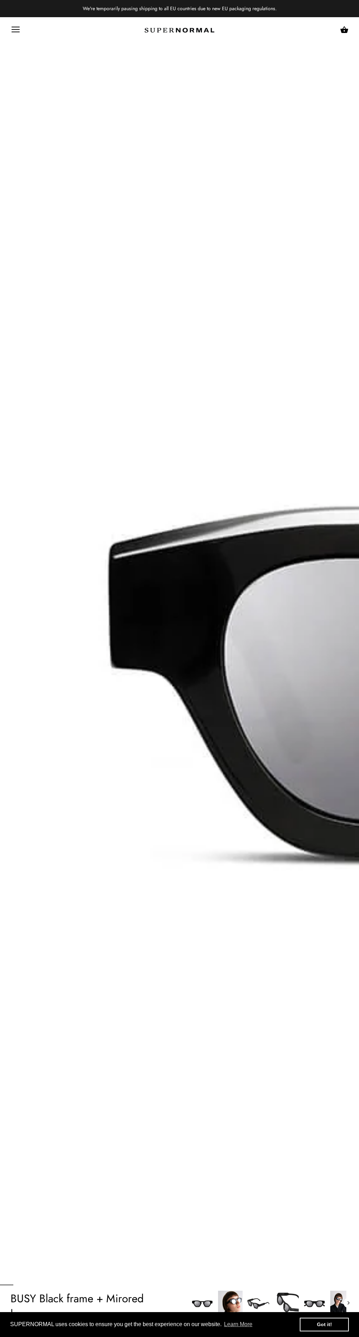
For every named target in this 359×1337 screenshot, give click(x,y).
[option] (202, 1303)
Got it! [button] (324, 1324)
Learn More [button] (238, 1324)
